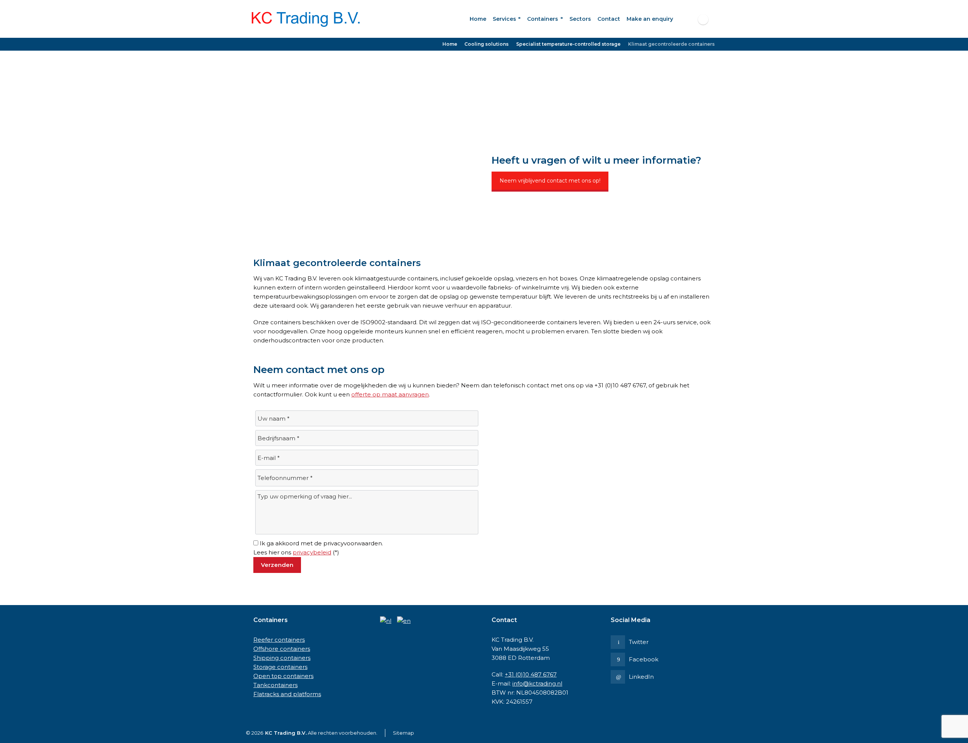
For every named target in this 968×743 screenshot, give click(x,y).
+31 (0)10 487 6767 (531, 674)
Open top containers (283, 676)
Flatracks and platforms (287, 694)
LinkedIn (641, 676)
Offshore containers (281, 648)
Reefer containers (279, 639)
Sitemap (403, 733)
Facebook (643, 659)
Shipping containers (281, 657)
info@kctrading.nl (537, 683)
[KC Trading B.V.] (306, 19)
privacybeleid (312, 552)
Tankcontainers (275, 685)
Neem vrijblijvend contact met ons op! (550, 180)
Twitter (638, 641)
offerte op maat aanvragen (390, 394)
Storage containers (280, 666)
